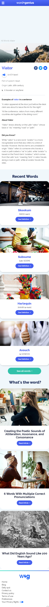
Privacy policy (8, 593)
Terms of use (7, 596)
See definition (23, 219)
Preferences (7, 599)
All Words (5, 41)
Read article (23, 443)
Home (4, 582)
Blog (4, 585)
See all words (24, 371)
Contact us (6, 590)
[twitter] (40, 68)
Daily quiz (6, 587)
